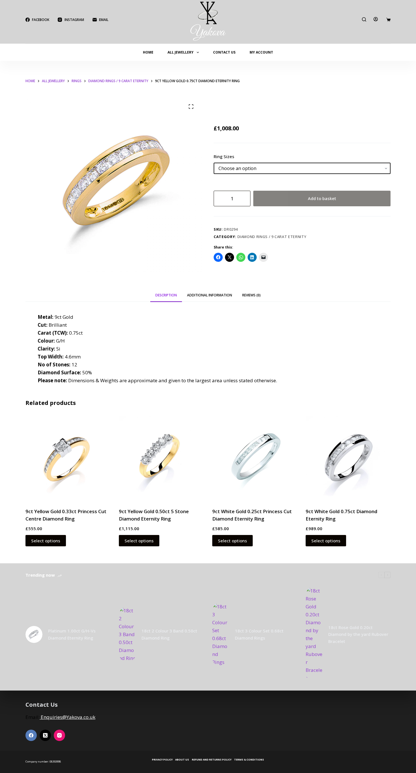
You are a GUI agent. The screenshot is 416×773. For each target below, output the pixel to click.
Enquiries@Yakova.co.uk (67, 717)
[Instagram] (59, 735)
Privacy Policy (162, 759)
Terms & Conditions (249, 759)
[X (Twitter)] (45, 735)
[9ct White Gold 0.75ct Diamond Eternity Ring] (348, 458)
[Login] (376, 19)
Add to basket (322, 198)
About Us (182, 759)
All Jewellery (181, 52)
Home (148, 52)
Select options (45, 540)
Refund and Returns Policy (211, 759)
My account (261, 52)
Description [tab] (166, 295)
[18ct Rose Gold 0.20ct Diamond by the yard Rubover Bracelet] (314, 634)
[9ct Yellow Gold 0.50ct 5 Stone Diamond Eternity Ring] (161, 458)
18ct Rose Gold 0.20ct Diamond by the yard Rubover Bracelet (358, 634)
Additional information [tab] (209, 295)
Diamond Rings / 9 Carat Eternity (271, 236)
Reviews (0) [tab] (251, 295)
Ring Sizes (224, 156)
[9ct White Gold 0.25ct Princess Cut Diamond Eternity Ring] (254, 458)
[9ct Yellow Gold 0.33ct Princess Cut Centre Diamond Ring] (67, 458)
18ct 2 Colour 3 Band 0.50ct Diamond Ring (169, 634)
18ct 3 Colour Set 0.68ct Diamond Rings (259, 634)
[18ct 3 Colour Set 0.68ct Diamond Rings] (220, 634)
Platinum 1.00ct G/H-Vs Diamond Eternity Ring (72, 634)
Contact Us (224, 52)
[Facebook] (31, 735)
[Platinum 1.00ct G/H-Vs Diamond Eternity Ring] (33, 634)
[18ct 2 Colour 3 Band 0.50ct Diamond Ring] (127, 634)
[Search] (364, 19)
